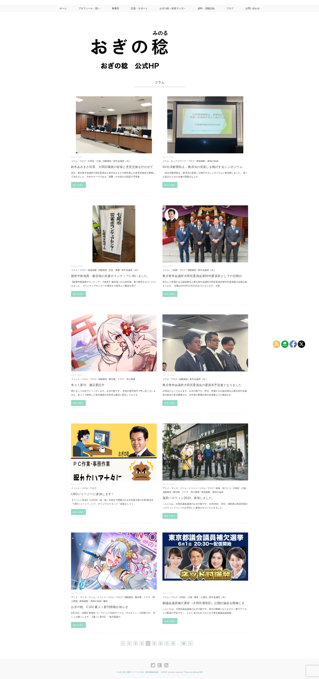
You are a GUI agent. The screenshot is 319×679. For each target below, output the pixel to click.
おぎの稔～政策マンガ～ (173, 8)
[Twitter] (154, 665)
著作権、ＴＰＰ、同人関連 (122, 379)
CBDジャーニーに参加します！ (92, 494)
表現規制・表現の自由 (207, 161)
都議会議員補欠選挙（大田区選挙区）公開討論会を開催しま (203, 603)
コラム (74, 161)
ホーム (63, 8)
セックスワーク (178, 161)
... (140, 176)
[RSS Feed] (166, 665)
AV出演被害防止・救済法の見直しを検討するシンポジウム (202, 166)
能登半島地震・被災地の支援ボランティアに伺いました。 (110, 276)
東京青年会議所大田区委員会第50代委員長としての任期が (202, 276)
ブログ (230, 8)
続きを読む (78, 185)
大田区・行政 (94, 161)
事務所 (115, 8)
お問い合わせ (252, 8)
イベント (75, 379)
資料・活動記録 (206, 8)
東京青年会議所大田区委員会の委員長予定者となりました (201, 385)
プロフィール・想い (89, 8)
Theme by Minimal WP (193, 672)
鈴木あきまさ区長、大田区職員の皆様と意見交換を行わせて (112, 166)
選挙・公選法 (200, 597)
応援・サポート (139, 8)
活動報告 (107, 161)
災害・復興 (114, 270)
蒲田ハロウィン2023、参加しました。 (188, 497)
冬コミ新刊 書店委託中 (87, 385)
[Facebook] (160, 665)
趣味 (105, 601)
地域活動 (92, 270)
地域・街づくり (223, 488)
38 (183, 643)
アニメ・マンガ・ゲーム (174, 488)
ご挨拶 (174, 270)
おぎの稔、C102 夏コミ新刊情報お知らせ (99, 607)
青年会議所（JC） (122, 161)
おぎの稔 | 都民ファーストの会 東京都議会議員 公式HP (142, 672)
